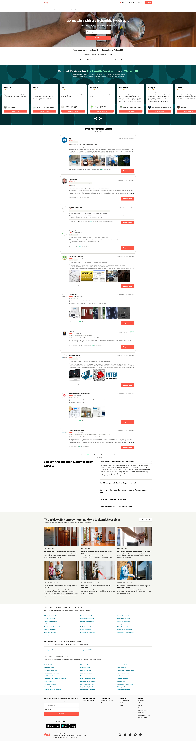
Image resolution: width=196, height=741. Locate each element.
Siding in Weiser (121, 667)
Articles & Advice (72, 6)
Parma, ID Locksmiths (50, 629)
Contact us (141, 712)
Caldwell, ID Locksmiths (87, 621)
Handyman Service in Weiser (88, 681)
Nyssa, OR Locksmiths (50, 632)
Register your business (107, 700)
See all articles (146, 519)
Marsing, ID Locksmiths (123, 624)
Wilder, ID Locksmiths (86, 624)
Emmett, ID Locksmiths (50, 635)
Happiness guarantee (144, 715)
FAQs (121, 705)
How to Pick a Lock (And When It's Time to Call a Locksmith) (96, 586)
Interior (46, 6)
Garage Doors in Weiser (86, 650)
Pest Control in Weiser (123, 673)
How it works (141, 700)
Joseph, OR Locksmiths (123, 621)
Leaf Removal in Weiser (123, 665)
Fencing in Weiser (85, 676)
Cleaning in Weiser (85, 667)
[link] (5, 107)
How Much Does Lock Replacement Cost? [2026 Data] (96, 552)
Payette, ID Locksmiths (50, 621)
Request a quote (15, 111)
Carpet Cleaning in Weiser (87, 687)
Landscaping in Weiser (50, 681)
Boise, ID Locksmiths (123, 627)
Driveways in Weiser (122, 687)
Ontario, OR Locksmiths (50, 616)
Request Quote (127, 171)
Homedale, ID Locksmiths (87, 632)
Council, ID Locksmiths (86, 616)
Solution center (124, 700)
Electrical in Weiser (85, 670)
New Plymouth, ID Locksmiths (52, 627)
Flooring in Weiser (49, 687)
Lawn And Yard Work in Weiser (52, 689)
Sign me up (61, 713)
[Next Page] (114, 454)
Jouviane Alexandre (86, 582)
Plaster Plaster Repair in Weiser (125, 670)
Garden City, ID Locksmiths (124, 629)
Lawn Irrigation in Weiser (87, 684)
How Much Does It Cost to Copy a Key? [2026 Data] (134, 551)
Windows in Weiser (85, 665)
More (65, 6)
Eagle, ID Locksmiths (86, 627)
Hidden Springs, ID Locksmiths (125, 632)
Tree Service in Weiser (50, 684)
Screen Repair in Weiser (123, 689)
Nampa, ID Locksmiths (123, 616)
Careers (140, 705)
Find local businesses (88, 700)
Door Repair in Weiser (50, 650)
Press (139, 708)
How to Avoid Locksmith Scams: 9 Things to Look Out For (60, 586)
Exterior (51, 6)
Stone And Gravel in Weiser (87, 678)
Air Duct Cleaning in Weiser (124, 676)
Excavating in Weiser (86, 673)
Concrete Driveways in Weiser (125, 684)
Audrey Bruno (48, 582)
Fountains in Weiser (122, 678)
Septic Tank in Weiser (50, 676)
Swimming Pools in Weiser (87, 689)
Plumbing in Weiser (49, 667)
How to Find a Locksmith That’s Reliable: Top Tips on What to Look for (134, 586)
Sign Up (148, 2)
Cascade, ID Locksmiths (87, 635)
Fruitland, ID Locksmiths (50, 624)
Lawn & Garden (58, 6)
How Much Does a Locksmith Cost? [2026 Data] (59, 551)
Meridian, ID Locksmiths (123, 618)
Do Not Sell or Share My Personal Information (75, 735)
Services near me (87, 703)
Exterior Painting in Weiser (51, 670)
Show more (131, 193)
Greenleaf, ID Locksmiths (87, 618)
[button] (74, 160)
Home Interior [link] (47, 10)
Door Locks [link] (62, 10)
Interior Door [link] (55, 10)
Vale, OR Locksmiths (49, 618)
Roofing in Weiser (48, 665)
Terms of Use (57, 733)
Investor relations (143, 710)
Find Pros (98, 38)
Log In (140, 2)
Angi (45, 548)
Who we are (141, 703)
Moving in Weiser (121, 681)
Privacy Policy (64, 733)
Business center (105, 703)
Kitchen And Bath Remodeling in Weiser (55, 678)
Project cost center (125, 703)
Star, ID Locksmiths (85, 629)
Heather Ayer (121, 582)
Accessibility (58, 735)
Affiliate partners (142, 717)
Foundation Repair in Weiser (51, 673)
